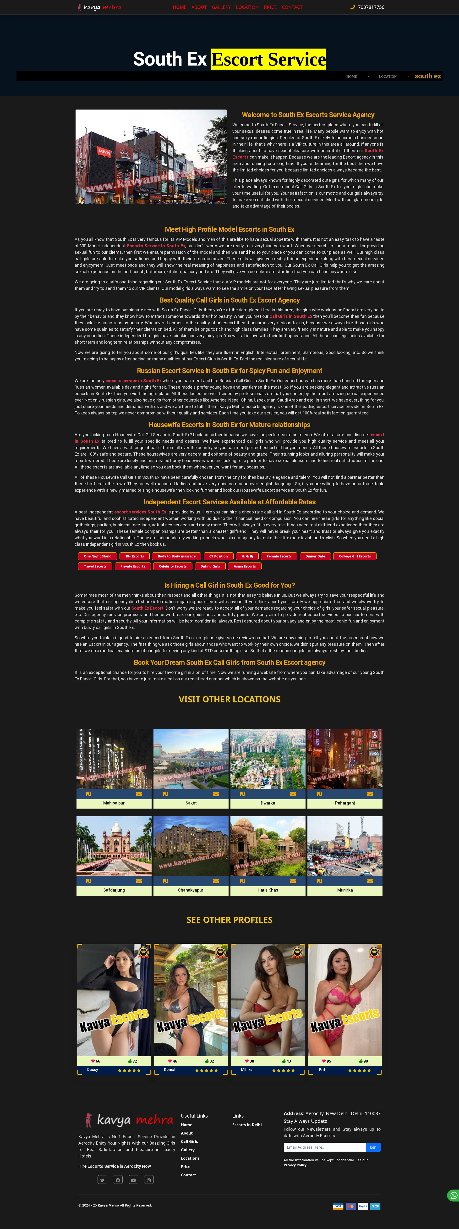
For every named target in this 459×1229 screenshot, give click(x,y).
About (199, 7)
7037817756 (370, 7)
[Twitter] (102, 1179)
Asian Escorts (245, 566)
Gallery (221, 7)
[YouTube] (133, 1179)
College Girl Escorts (355, 556)
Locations (190, 1158)
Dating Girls (210, 566)
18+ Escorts (134, 556)
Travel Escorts (95, 566)
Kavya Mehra (108, 1205)
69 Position (218, 556)
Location (247, 7)
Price (270, 7)
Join (373, 1147)
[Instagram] (149, 1179)
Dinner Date (315, 556)
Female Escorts (279, 556)
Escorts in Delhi (247, 1124)
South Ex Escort (147, 608)
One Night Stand (97, 556)
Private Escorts (132, 566)
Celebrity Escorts (173, 566)
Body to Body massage (177, 556)
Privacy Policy (295, 1165)
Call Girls (189, 1141)
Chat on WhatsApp (453, 1195)
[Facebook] (118, 1179)
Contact (292, 7)
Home (179, 7)
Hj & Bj (247, 556)
